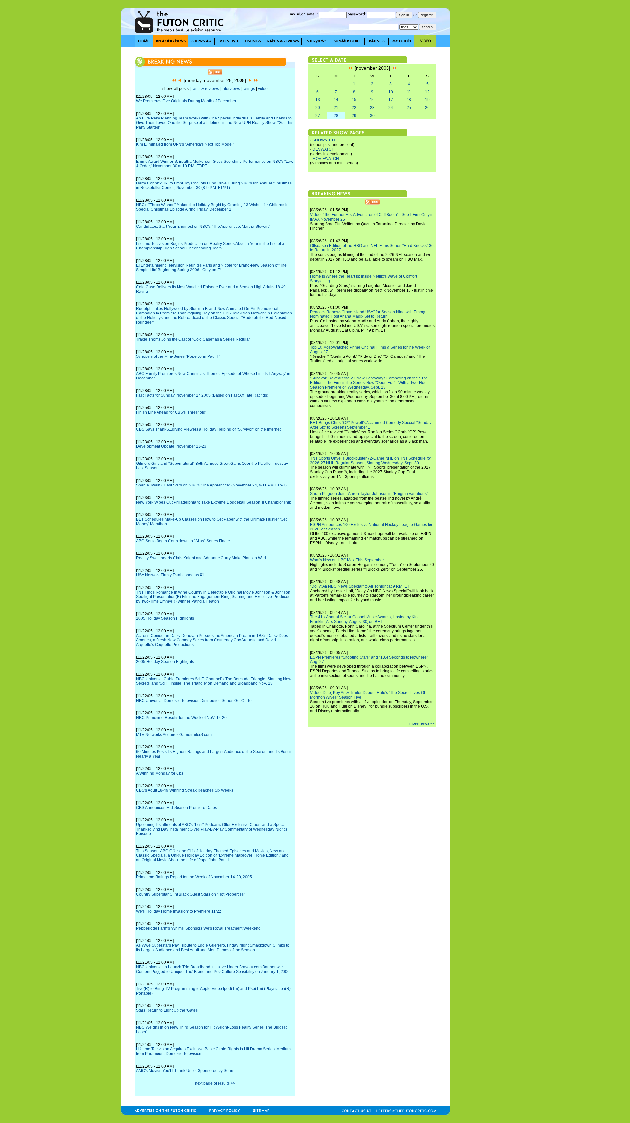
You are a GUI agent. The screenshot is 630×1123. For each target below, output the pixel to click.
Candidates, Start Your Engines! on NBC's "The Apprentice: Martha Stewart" (203, 226)
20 (317, 107)
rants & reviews (205, 88)
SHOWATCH (323, 140)
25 (409, 107)
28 (336, 115)
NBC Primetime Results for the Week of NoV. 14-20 (181, 717)
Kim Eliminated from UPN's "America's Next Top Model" (185, 144)
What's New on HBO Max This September (347, 560)
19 (427, 99)
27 (317, 115)
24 (390, 107)
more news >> (422, 723)
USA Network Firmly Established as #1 (170, 575)
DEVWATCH (323, 149)
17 (390, 99)
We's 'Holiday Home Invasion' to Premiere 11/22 (178, 911)
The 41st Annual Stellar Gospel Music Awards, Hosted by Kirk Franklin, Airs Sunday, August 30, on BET (364, 619)
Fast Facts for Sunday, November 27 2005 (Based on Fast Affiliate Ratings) (202, 395)
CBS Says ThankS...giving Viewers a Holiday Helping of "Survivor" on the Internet (208, 429)
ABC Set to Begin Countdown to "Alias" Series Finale (183, 541)
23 (372, 107)
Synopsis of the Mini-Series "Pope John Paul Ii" (178, 356)
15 (354, 99)
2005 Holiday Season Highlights (165, 618)
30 (372, 115)
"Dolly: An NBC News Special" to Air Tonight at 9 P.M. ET (359, 586)
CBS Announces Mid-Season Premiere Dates (176, 807)
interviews (231, 88)
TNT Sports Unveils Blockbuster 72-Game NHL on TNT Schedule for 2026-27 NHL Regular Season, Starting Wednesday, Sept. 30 (370, 460)
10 (390, 92)
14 (336, 99)
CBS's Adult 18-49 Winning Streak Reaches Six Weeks (184, 790)
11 (409, 92)
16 (372, 99)
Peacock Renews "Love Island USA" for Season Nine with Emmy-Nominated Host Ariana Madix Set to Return (368, 314)
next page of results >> (215, 1083)
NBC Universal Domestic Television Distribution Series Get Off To (194, 700)
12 (427, 92)
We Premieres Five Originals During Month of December (186, 101)
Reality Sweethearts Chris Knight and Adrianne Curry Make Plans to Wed (201, 558)
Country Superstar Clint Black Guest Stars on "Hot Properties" (190, 894)
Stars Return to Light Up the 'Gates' (167, 1010)
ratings (249, 88)
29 (354, 115)
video (263, 88)
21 (336, 107)
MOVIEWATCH (325, 158)
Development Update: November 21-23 (171, 446)
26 (427, 107)
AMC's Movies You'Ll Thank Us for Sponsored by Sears (185, 1071)
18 (409, 99)
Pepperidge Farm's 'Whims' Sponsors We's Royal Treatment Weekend (198, 928)
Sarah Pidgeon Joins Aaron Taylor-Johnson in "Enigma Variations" (369, 493)
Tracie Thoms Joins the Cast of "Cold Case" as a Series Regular (193, 339)
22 (354, 107)
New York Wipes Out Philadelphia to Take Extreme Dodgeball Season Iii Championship (213, 502)
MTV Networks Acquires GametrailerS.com (174, 734)
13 (317, 99)
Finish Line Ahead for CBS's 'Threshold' (171, 412)
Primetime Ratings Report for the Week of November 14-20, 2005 (194, 877)
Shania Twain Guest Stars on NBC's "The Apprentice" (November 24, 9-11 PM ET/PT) (211, 485)
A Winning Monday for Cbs (159, 773)
